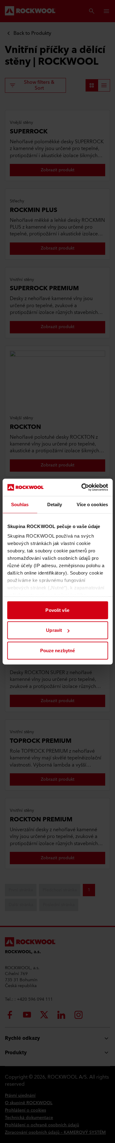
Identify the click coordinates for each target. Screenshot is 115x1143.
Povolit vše (57, 609)
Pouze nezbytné (57, 650)
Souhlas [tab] (20, 504)
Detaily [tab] (54, 504)
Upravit (54, 630)
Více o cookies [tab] (92, 504)
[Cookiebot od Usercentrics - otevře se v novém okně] (82, 487)
